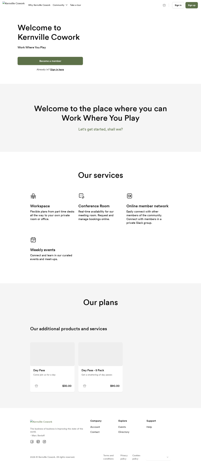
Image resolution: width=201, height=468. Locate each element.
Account (95, 426)
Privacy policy (124, 457)
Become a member (50, 61)
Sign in (178, 5)
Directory (123, 431)
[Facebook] (32, 442)
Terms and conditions (108, 457)
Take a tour (75, 5)
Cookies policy (136, 457)
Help (149, 426)
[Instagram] (44, 442)
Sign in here (57, 69)
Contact (95, 431)
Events (122, 426)
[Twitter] (38, 442)
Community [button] (58, 5)
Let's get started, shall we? (100, 129)
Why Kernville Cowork (39, 5)
